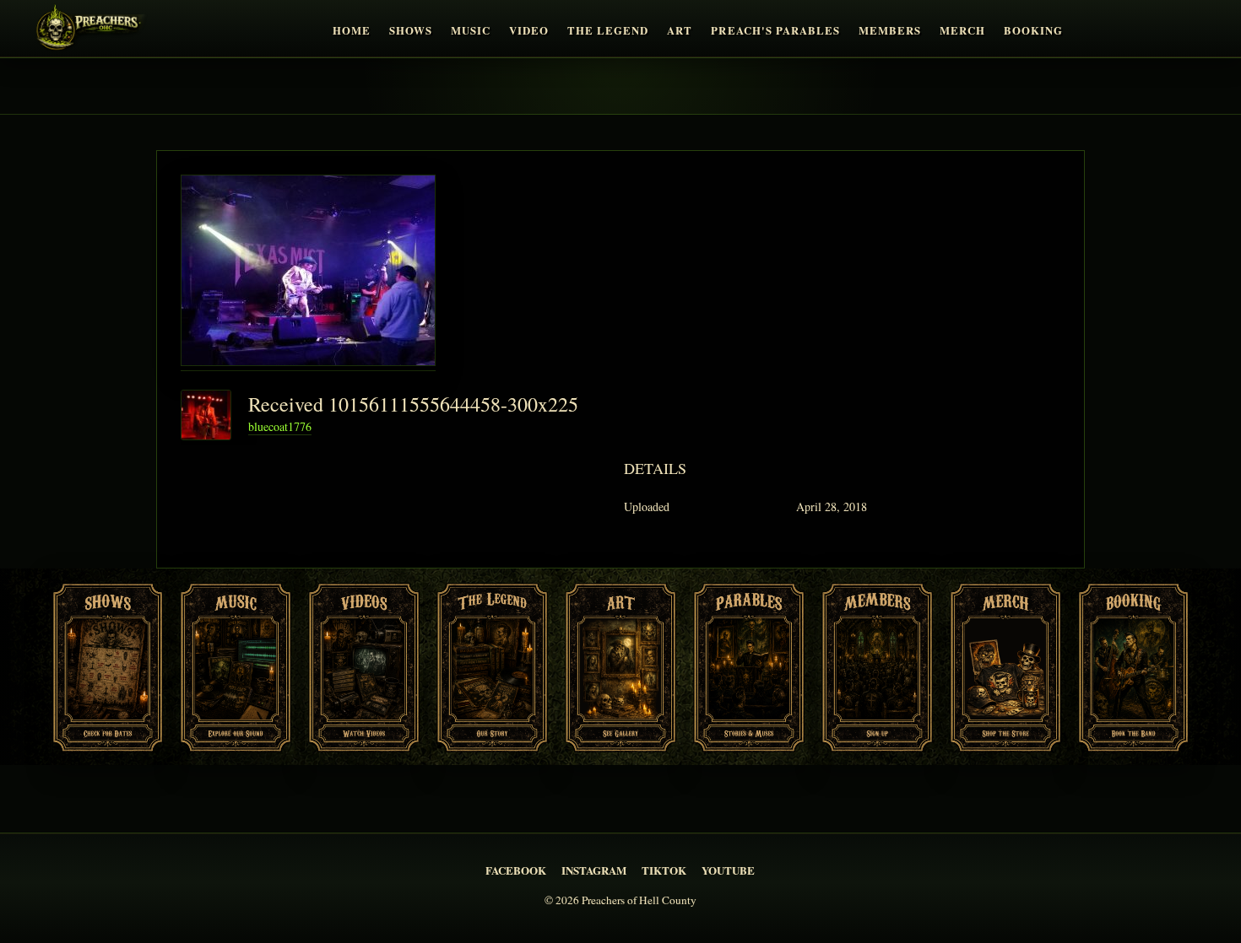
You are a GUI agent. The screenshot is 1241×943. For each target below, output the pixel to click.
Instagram (593, 870)
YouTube (728, 870)
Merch (962, 30)
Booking (1033, 30)
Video (529, 30)
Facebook (515, 870)
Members (890, 30)
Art (679, 30)
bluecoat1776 (280, 426)
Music (470, 30)
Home (352, 30)
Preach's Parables (775, 30)
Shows (410, 30)
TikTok (664, 870)
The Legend (607, 30)
